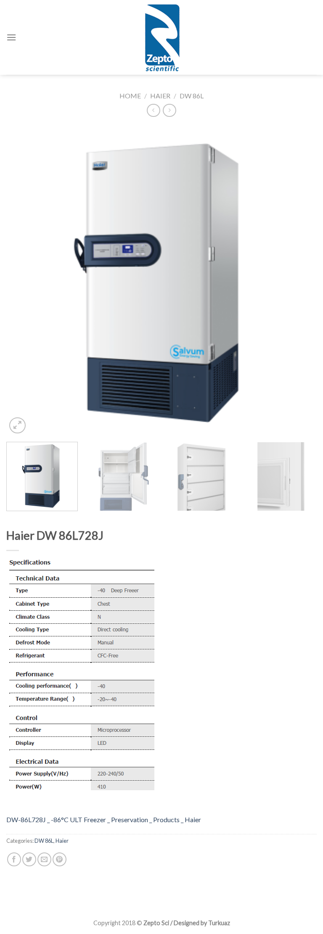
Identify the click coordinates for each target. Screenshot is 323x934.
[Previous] (23, 281)
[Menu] (11, 37)
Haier (160, 96)
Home (130, 96)
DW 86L (192, 96)
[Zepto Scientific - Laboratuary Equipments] (161, 37)
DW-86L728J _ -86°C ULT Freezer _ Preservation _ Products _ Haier (103, 819)
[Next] (299, 281)
